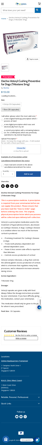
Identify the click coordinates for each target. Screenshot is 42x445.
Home (3, 19)
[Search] (38, 10)
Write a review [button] (21, 338)
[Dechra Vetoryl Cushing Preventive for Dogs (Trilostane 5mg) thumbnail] (5, 67)
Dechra (6, 88)
